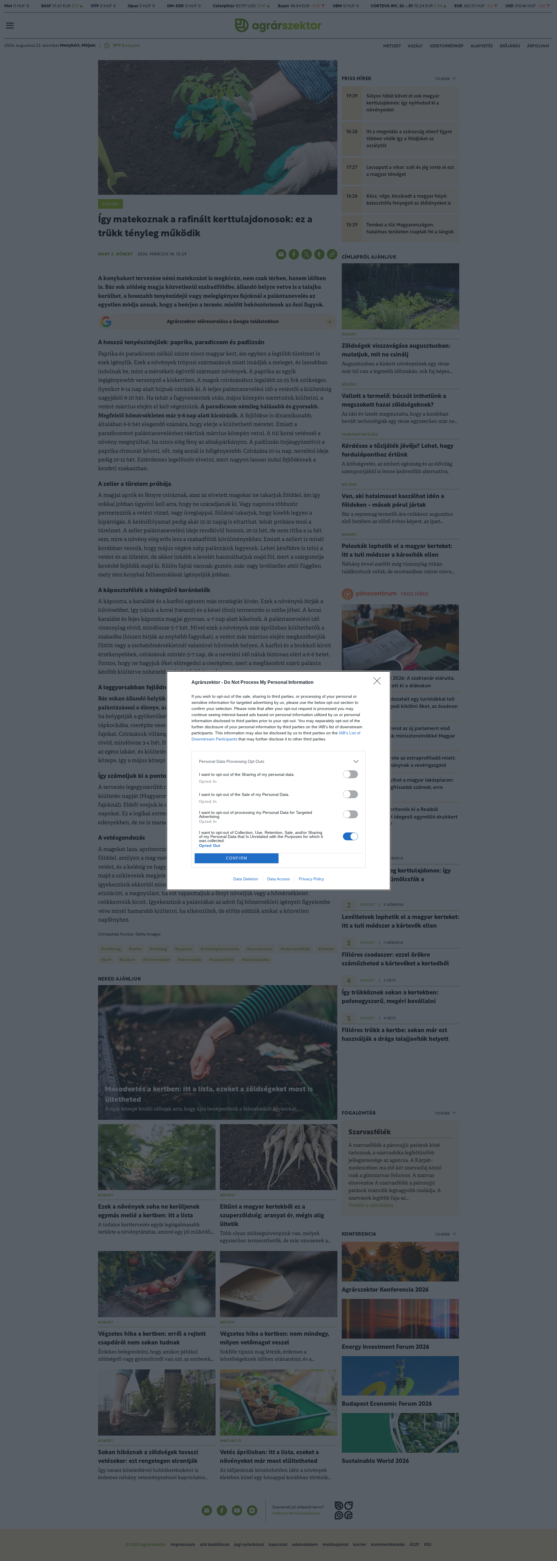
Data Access (278, 879)
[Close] (378, 682)
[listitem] (278, 761)
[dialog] (278, 780)
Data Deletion (245, 879)
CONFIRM (236, 858)
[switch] (350, 774)
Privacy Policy (311, 879)
